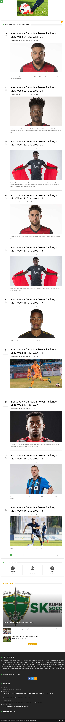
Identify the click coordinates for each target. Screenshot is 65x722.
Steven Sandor (15, 40)
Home (4, 22)
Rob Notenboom (7, 625)
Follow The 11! (9, 712)
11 (21, 555)
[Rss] (35, 678)
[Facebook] (29, 678)
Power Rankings (26, 40)
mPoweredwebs (32, 720)
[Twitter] (32, 678)
